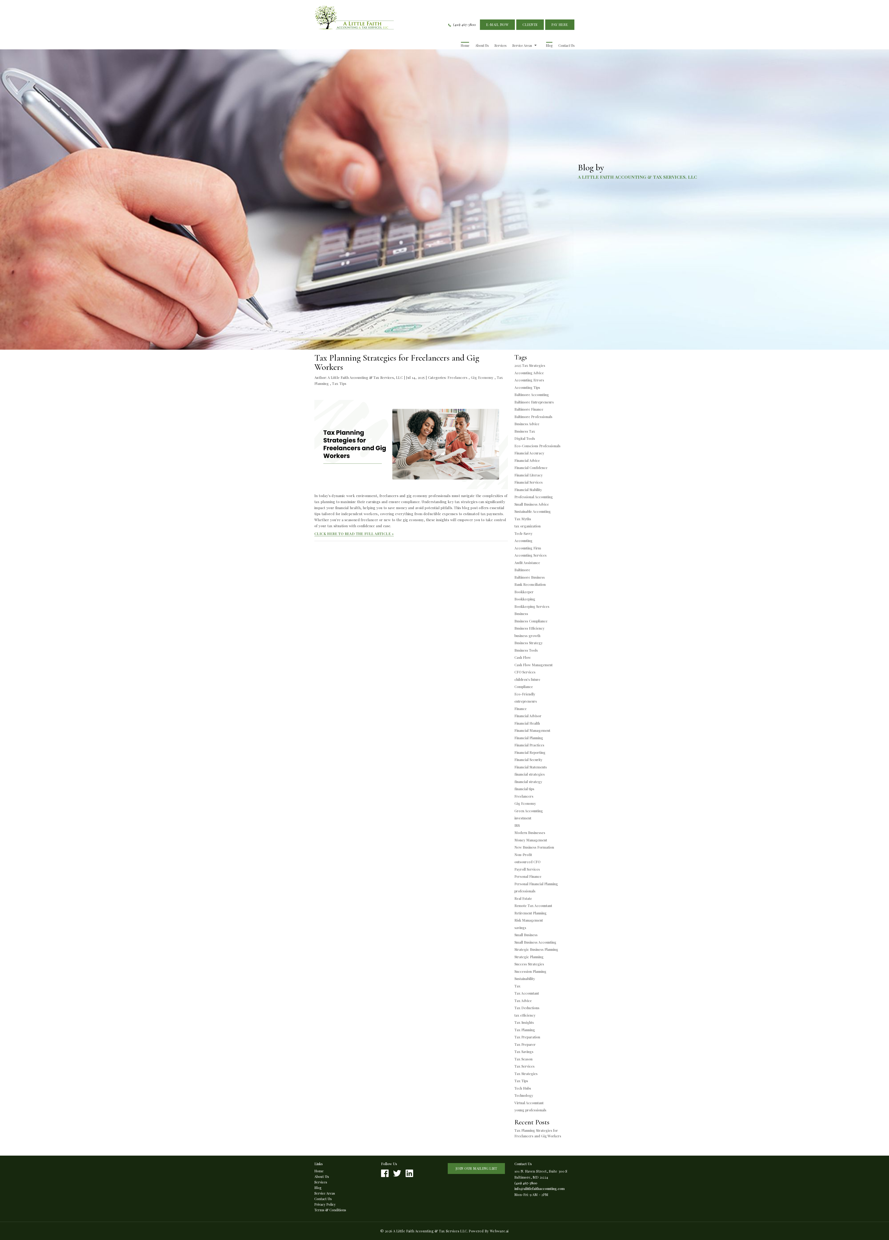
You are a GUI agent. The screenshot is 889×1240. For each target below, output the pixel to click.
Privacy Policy (325, 1204)
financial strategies (529, 774)
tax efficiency (524, 1015)
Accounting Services (530, 555)
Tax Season (523, 1059)
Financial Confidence (531, 467)
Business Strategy (528, 643)
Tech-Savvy (523, 533)
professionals (524, 891)
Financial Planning (528, 738)
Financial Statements (530, 767)
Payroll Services (527, 869)
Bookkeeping (524, 599)
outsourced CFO (527, 861)
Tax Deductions (526, 1007)
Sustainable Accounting (532, 511)
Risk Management (528, 920)
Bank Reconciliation (530, 584)
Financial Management (532, 730)
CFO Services (524, 672)
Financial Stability (528, 489)
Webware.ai (499, 1231)
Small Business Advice (531, 504)
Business (521, 613)
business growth (527, 635)
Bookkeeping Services (531, 606)
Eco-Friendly (524, 694)
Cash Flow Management (533, 665)
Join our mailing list (476, 1168)
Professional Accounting (533, 497)
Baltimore (522, 570)
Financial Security (528, 759)
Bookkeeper (524, 592)
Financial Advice (527, 460)
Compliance (523, 686)
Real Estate (523, 898)
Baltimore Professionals (533, 416)
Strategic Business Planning (536, 949)
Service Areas (522, 45)
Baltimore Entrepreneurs (534, 402)
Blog (549, 45)
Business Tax (524, 431)
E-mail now (497, 24)
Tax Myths (522, 519)
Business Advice (526, 424)
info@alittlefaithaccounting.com (539, 1188)
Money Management (530, 840)
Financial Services (528, 482)
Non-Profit (523, 854)
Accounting (523, 540)
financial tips (524, 788)
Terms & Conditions (330, 1210)
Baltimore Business (529, 577)
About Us (482, 45)
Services (501, 45)
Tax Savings (523, 1051)
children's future (527, 679)
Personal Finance (528, 876)
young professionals (530, 1110)
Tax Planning (524, 1030)
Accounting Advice (529, 373)
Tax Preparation (527, 1037)
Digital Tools (524, 438)
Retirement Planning (530, 913)
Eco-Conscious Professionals (537, 446)
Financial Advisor (528, 716)
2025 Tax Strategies (529, 365)
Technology (523, 1095)
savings (520, 927)
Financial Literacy (528, 475)
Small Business (526, 934)
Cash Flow (522, 657)
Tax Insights (524, 1022)
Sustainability (524, 978)
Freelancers (457, 377)
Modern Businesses (529, 832)
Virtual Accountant (529, 1102)
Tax (517, 986)
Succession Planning (530, 971)
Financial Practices (529, 745)
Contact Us (566, 45)
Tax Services (524, 1066)
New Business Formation (534, 847)
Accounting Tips (527, 387)
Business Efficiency (529, 628)
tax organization (527, 526)
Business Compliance (531, 621)
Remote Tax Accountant (533, 905)
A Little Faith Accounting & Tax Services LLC (430, 1231)
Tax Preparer (525, 1044)
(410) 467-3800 (464, 24)
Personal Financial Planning (536, 884)
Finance (520, 708)
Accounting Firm (527, 548)
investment (522, 818)
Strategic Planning (529, 957)
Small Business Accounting (535, 942)
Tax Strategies (526, 1073)
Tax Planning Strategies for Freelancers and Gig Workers (396, 362)
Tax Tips (339, 383)
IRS (517, 825)
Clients (530, 24)
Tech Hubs (522, 1088)
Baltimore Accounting (531, 394)
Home (465, 45)
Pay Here (559, 24)
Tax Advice (523, 1000)
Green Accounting (528, 811)
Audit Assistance (527, 562)
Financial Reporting (529, 752)
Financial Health (527, 723)
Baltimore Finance (528, 409)
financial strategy (528, 781)
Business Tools (526, 650)
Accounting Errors (529, 380)
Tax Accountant (526, 993)
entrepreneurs (525, 701)
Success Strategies (529, 964)
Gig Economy (482, 377)
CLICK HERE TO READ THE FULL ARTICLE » (354, 533)
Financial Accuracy (529, 453)
